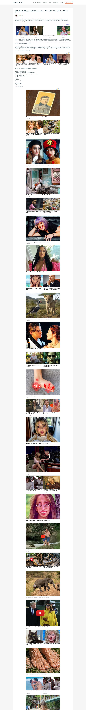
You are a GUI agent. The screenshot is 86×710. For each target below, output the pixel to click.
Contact (61, 2)
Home (34, 2)
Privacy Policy (55, 2)
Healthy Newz (17, 2)
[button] (69, 2)
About (50, 2)
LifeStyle (39, 2)
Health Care (45, 2)
